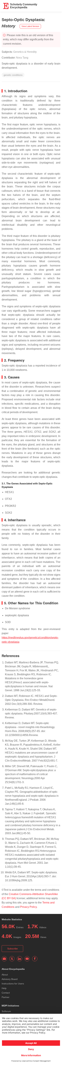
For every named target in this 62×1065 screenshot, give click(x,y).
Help (4, 988)
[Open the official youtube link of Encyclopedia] (27, 958)
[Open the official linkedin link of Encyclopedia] (19, 958)
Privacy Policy (28, 906)
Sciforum (6, 1011)
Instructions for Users (13, 983)
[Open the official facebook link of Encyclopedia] (34, 958)
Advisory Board (10, 979)
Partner (5, 997)
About (5, 974)
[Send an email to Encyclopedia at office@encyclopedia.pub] (4, 958)
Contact (6, 992)
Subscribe (12, 948)
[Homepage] (6, 6)
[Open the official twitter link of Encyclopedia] (12, 958)
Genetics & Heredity (25, 51)
